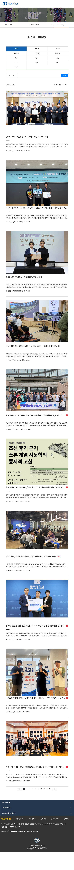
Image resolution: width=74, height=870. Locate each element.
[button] (16, 24)
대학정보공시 (20, 819)
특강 (57, 58)
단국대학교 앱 (55, 819)
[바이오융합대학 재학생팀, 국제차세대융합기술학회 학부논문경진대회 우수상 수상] (37, 672)
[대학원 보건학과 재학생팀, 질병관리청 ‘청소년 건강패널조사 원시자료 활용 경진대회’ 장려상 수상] (37, 183)
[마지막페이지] (55, 789)
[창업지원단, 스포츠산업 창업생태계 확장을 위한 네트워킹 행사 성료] (37, 533)
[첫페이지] (18, 789)
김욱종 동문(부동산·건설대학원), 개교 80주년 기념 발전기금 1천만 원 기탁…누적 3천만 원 (35, 625)
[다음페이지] (53, 789)
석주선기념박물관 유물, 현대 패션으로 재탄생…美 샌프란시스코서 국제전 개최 (35, 767)
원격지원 (66, 819)
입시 (37, 58)
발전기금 (57, 53)
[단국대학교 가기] (10, 3)
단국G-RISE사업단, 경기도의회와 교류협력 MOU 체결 (27, 137)
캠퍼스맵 (43, 819)
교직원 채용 (32, 819)
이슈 (16, 58)
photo (37, 49)
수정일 (65, 85)
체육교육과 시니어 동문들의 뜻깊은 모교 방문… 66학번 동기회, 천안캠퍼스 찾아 (35, 415)
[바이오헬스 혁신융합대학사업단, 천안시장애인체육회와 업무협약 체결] (37, 322)
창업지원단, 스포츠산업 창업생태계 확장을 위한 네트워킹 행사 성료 (32, 556)
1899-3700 (15, 827)
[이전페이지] (21, 789)
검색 (64, 75)
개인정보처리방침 (6, 819)
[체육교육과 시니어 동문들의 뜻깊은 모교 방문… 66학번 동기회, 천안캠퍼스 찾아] (37, 391)
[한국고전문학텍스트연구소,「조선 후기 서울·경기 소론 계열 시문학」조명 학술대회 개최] (37, 462)
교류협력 (16, 53)
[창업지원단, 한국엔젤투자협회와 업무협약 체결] (37, 253)
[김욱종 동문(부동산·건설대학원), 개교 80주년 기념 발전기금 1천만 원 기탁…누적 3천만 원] (37, 602)
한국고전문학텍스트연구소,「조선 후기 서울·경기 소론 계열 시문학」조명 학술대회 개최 (35, 487)
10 (50, 789)
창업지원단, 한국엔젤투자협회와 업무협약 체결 (24, 277)
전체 (16, 49)
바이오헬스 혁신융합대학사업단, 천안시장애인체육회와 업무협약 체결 (33, 346)
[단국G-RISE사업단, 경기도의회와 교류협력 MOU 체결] (37, 113)
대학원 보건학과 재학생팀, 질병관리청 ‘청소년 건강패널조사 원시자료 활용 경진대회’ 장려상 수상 (37, 208)
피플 (16, 62)
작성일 (60, 85)
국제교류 (36, 53)
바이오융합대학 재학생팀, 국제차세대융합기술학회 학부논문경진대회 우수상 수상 (35, 698)
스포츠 (16, 67)
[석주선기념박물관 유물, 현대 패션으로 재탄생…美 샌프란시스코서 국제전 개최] (37, 743)
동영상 (58, 49)
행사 (57, 62)
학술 (37, 62)
